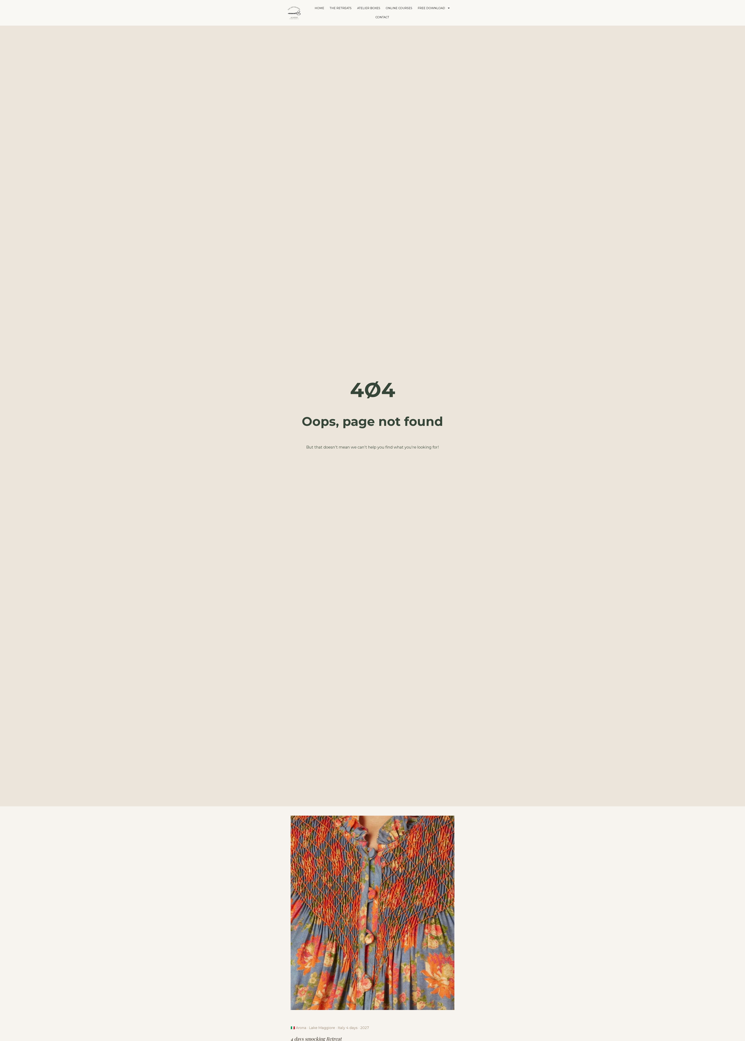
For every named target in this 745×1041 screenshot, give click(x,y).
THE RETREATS (341, 8)
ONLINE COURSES (399, 8)
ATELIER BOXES (368, 8)
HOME (319, 8)
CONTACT (382, 17)
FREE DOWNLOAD (431, 8)
